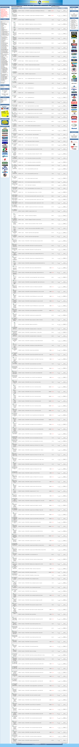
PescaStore (23, 245)
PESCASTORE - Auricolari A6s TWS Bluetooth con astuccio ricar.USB (34, 291)
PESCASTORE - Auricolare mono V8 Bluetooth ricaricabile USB (33, 286)
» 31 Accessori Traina (3, 44)
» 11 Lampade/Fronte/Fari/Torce (5, 31)
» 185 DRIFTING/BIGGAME (4, 74)
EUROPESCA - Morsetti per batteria (30, 19)
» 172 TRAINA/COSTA (4, 70)
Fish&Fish (23, 73)
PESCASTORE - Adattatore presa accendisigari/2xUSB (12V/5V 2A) (34, 258)
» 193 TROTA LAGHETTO (4, 78)
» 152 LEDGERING (3, 58)
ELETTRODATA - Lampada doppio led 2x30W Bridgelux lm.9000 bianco (34, 10)
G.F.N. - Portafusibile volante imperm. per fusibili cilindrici (32, 165)
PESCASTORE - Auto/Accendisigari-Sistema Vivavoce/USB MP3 (33, 310)
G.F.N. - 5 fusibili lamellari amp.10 (29, 92)
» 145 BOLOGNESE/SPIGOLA (5, 54)
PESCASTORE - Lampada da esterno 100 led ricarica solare (33, 486)
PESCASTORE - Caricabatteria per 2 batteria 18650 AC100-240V (34, 345)
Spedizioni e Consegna (37, 5)
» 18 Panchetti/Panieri (4, 36)
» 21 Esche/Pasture (3, 38)
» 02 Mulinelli (2, 25)
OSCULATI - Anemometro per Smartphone (31, 215)
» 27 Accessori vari (3, 42)
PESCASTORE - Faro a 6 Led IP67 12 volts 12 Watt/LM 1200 (33, 377)
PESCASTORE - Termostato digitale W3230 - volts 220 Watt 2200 (34, 690)
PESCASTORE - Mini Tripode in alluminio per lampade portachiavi (34, 559)
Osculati (23, 215)
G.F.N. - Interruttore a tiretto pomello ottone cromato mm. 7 (33, 125)
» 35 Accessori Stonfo (3, 46)
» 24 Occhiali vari (3, 40)
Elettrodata (23, 10)
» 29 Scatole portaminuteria (4, 43)
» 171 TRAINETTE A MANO (4, 69)
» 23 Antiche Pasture (3, 39)
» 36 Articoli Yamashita (4, 47)
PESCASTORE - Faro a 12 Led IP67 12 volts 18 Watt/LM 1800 (33, 372)
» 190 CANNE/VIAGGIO (4, 76)
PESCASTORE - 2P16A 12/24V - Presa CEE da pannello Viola (33, 245)
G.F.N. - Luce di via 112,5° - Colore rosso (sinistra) (32, 134)
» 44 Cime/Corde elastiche (4, 51)
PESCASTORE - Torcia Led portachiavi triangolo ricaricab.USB (33, 727)
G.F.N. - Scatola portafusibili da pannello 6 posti (31, 173)
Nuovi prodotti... (3, 82)
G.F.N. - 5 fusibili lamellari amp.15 (29, 97)
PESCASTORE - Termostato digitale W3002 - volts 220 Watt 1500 (34, 685)
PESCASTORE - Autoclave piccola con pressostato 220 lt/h (33, 315)
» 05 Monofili (2, 27)
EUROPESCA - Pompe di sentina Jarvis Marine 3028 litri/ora (33, 38)
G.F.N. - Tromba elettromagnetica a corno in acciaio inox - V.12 (33, 188)
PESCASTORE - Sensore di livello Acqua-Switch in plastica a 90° (34, 628)
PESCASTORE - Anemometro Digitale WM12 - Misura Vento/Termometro (34, 277)
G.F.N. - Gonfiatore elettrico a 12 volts (30, 121)
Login (29, 5)
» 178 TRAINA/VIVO (3, 72)
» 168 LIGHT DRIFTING (4, 67)
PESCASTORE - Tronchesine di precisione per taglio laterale (33, 736)
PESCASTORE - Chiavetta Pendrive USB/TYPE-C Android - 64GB (34, 354)
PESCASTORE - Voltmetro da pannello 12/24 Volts (32, 740)
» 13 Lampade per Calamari (4, 32)
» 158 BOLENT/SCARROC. (4, 61)
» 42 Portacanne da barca (4, 50)
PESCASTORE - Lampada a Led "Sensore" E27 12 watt (32, 481)
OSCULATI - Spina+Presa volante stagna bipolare (32, 232)
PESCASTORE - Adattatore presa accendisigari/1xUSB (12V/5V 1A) (34, 253)
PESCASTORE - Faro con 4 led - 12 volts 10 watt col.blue (33, 391)
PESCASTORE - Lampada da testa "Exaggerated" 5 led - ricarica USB (34, 500)
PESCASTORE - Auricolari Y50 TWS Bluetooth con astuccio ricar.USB (34, 305)
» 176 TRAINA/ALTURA (4, 71)
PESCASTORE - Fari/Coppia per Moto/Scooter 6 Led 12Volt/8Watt (34, 368)
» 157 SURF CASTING (4, 60)
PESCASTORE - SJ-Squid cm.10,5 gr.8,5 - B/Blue (4, 94)
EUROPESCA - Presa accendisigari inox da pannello (32, 56)
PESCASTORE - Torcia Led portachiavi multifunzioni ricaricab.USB (34, 713)
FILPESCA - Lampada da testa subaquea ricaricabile (32, 64)
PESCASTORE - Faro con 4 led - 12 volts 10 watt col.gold (33, 396)
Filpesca (23, 64)
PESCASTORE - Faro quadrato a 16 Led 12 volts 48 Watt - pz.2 (33, 424)
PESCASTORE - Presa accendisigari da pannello (31, 578)
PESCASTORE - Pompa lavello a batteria (30, 572)
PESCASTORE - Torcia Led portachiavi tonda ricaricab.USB (33, 722)
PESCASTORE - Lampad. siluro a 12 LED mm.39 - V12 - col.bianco (34, 445)
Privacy (50, 5)
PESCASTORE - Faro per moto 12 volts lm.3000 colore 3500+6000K (34, 419)
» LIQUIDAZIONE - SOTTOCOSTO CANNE (4, 23)
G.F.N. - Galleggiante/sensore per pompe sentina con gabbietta (33, 113)
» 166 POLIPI (2, 66)
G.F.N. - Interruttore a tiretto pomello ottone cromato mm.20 (33, 130)
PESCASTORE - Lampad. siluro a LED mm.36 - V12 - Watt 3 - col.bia (34, 454)
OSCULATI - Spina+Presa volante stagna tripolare (32, 236)
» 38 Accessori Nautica (4, 48)
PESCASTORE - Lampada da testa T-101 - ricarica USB (32, 540)
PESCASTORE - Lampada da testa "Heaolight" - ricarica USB (33, 505)
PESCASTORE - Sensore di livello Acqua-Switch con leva (33, 623)
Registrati (31, 5)
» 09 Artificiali (2, 30)
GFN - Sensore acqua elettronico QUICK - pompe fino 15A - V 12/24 (34, 199)
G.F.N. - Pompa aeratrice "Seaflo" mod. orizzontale (32, 141)
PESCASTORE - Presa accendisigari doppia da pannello (32, 587)
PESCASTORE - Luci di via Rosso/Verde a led (31, 554)
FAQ (1, 102)
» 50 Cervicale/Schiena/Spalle (5, 52)
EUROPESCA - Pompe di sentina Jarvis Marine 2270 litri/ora (33, 33)
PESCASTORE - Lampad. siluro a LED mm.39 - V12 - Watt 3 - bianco (34, 459)
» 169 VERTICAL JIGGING (4, 68)
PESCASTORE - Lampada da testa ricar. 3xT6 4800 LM (32, 526)
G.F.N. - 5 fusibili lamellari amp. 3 (29, 83)
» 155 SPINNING (3, 59)
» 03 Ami (2, 26)
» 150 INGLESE (3, 57)
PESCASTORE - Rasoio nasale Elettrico (30, 614)
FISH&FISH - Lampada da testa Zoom (30, 73)
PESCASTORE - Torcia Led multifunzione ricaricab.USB (32, 709)
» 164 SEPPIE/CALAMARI (4, 65)
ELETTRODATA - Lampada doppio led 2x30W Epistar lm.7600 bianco (34, 15)
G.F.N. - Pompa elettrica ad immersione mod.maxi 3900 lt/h (33, 158)
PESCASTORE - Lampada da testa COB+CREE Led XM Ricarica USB (34, 518)
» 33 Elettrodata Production (4, 45)
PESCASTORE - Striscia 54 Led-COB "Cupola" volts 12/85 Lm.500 (34, 668)
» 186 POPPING (3, 75)
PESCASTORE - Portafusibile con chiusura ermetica (32, 575)
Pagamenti (2, 100)
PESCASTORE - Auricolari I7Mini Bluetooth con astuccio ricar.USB (34, 296)
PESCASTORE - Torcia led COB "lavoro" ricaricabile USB (32, 704)
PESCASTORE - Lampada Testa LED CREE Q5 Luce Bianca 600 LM (34, 545)
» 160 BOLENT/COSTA (4, 62)
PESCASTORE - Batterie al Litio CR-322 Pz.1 (31, 324)
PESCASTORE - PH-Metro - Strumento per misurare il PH (32, 568)
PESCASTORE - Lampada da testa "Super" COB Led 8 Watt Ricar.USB (34, 514)
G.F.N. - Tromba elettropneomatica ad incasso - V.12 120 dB (33, 192)
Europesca (23, 19)
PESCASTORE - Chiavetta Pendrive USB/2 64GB (32, 350)
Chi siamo (2, 101)
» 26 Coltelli (2, 41)
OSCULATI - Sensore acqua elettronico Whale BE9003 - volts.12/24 (34, 228)
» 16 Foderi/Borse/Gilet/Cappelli (5, 34)
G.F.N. (22, 78)
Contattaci (53, 5)
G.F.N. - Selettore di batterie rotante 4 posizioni (31, 178)
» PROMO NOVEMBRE (4, 24)
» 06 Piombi (2, 28)
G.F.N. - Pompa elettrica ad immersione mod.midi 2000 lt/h (33, 162)
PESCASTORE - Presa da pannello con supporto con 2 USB (33, 604)
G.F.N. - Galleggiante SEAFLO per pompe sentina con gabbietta (34, 109)
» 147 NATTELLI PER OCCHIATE (3, 56)
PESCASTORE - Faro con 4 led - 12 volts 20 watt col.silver (33, 410)
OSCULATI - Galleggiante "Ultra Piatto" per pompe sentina (33, 219)
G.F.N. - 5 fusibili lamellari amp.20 (29, 102)
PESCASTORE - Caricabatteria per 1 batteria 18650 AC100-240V (34, 340)
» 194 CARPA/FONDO (4, 79)
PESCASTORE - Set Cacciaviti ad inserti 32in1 (31, 641)
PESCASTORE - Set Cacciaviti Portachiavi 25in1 (31, 646)
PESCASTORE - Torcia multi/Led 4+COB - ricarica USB (32, 732)
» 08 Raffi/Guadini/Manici (4, 29)
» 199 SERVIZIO (3, 80)
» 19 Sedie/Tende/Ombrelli (4, 37)
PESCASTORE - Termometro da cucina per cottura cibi (32, 676)
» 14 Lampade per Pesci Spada (5, 33)
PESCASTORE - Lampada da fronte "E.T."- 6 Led (73, 22)
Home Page (25, 5)
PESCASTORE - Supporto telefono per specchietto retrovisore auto (34, 672)
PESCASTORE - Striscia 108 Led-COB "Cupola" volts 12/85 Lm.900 (34, 663)
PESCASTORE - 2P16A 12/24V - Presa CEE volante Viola (33, 249)
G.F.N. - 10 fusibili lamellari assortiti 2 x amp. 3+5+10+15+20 (33, 78)
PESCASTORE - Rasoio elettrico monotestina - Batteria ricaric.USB (34, 609)
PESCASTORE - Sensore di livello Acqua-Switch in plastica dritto (33, 632)
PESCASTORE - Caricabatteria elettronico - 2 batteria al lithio (33, 332)
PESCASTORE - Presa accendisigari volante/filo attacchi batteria (34, 595)
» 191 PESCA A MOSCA (4, 77)
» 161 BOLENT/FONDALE (4, 63)
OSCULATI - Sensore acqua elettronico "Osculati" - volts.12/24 (33, 223)
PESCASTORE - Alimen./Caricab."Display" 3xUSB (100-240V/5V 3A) (34, 272)
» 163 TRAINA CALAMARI (4, 64)
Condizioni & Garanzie (45, 5)
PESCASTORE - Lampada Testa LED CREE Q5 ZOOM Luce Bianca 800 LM (35, 549)
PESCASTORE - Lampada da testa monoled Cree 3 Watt (33, 522)
